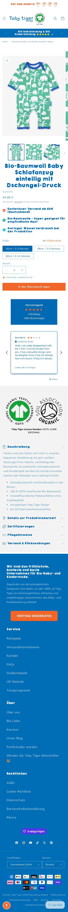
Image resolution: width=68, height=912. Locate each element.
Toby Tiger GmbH (19, 895)
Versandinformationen (23, 647)
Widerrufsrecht (58, 895)
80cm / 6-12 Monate (18, 256)
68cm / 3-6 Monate (48, 248)
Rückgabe (14, 638)
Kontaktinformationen (35, 905)
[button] (4, 18)
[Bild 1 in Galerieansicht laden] (16, 152)
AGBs (11, 783)
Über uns (13, 712)
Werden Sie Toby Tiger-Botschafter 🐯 (33, 758)
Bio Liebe (13, 721)
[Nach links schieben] (3, 153)
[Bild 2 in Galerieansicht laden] (34, 152)
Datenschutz (16, 800)
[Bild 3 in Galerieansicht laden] (52, 152)
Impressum (56, 900)
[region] (34, 352)
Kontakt (12, 656)
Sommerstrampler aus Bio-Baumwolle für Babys (32, 42)
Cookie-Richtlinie (19, 791)
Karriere (12, 729)
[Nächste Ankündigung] (62, 33)
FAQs (10, 664)
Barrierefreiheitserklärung (26, 809)
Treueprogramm (18, 690)
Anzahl (6, 263)
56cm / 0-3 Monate (17, 248)
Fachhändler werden (22, 747)
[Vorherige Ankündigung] (6, 33)
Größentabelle (17, 673)
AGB (35, 900)
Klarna (11, 817)
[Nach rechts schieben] (64, 153)
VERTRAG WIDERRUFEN (34, 616)
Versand (18, 202)
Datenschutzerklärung (19, 900)
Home (4, 42)
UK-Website (15, 681)
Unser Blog (15, 738)
